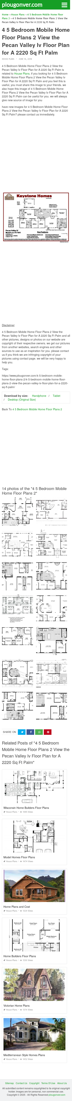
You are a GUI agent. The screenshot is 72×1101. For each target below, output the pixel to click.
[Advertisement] (36, 154)
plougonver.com (22, 4)
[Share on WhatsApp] (39, 732)
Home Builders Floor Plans (19, 956)
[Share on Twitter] (22, 732)
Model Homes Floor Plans (19, 857)
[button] (64, 4)
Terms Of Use (48, 1083)
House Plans (8, 59)
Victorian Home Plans (16, 1005)
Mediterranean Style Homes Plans (24, 1055)
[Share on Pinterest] (47, 732)
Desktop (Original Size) (22, 399)
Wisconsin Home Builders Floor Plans (26, 808)
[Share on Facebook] (30, 732)
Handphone (39, 396)
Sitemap (9, 1083)
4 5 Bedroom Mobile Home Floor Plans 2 (37, 409)
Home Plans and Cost (16, 906)
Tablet (56, 396)
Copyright (34, 1083)
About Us (62, 1083)
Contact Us (21, 1083)
